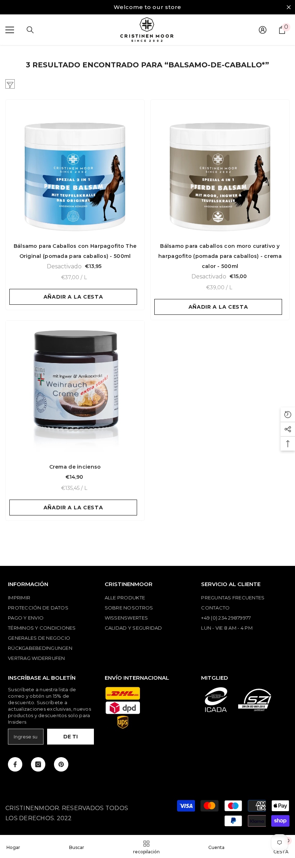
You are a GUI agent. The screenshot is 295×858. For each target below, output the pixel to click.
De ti (70, 736)
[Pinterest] (61, 764)
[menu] (9, 30)
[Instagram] (38, 764)
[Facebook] (15, 764)
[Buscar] (30, 30)
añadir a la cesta (73, 297)
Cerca (288, 7)
